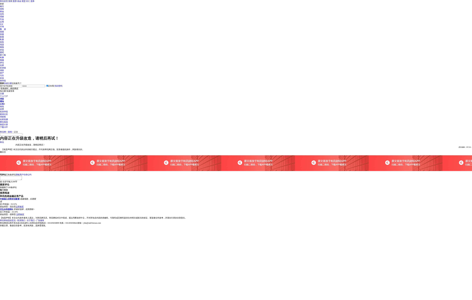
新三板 (3, 55)
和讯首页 (4, 1)
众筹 (2, 22)
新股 (2, 37)
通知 (2, 101)
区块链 (3, 68)
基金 (19, 1)
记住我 (51, 86)
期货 (24, 1)
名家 (2, 65)
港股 (2, 32)
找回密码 (58, 86)
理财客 (3, 117)
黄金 (2, 11)
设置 (2, 109)
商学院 (3, 81)
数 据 (3, 29)
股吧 (2, 52)
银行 (2, 6)
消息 (2, 99)
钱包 (2, 106)
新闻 (10, 1)
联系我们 (21, 220)
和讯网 (3, 132)
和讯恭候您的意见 (8, 220)
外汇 (28, 1)
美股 (2, 34)
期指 (2, 47)
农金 (2, 50)
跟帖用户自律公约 (23, 175)
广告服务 (40, 220)
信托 (2, 14)
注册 (2, 94)
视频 (2, 60)
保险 (2, 9)
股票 (15, 1)
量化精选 (4, 122)
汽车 (2, 76)
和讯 (2, 142)
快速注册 (8, 83)
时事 (2, 57)
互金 (2, 19)
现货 (2, 45)
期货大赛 (4, 124)
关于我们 (31, 220)
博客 (2, 70)
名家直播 (4, 119)
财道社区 (4, 114)
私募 (2, 39)
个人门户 (4, 96)
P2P (1, 24)
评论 (2, 63)
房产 (2, 73)
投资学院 (4, 112)
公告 (2, 104)
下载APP (4, 127)
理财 (2, 17)
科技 (2, 78)
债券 (32, 1)
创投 (2, 42)
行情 (2, 27)
